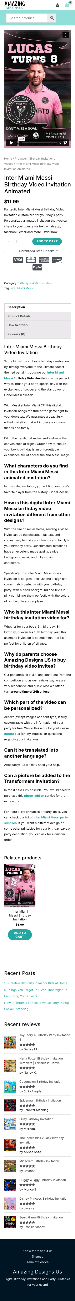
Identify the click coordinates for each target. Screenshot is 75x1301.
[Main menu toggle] (66, 18)
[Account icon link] (57, 5)
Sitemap (37, 1256)
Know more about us (37, 1251)
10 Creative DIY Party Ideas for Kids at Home (35, 983)
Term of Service (38, 1262)
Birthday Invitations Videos (35, 283)
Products (21, 158)
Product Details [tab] (19, 316)
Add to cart (47, 241)
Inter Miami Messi (21, 288)
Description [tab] (16, 307)
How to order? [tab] (18, 325)
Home (8, 158)
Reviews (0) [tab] (16, 334)
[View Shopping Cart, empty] (67, 5)
